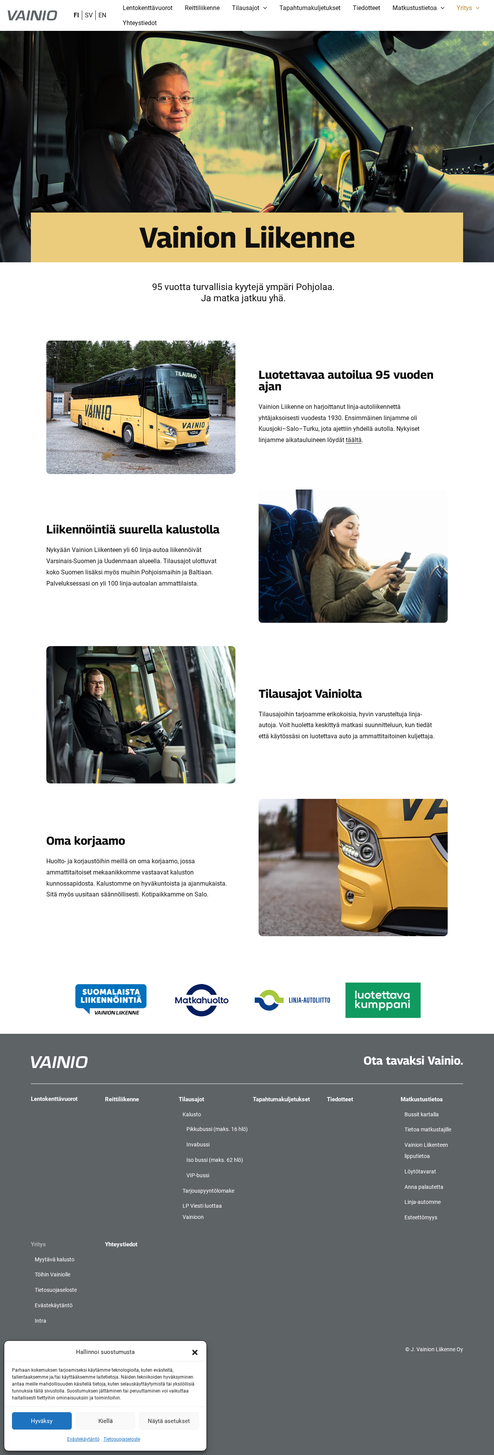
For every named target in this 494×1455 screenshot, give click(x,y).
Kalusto (192, 1114)
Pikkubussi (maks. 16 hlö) (217, 1129)
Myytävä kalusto (54, 1259)
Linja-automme (422, 1202)
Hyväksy (41, 1421)
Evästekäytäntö (83, 1439)
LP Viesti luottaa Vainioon (202, 1211)
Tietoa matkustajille (427, 1129)
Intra (40, 1321)
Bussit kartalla (421, 1114)
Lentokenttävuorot (54, 1098)
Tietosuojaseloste (121, 1439)
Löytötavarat (420, 1171)
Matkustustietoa (422, 1099)
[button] (195, 1352)
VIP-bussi (197, 1175)
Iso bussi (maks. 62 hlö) (214, 1160)
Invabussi (198, 1144)
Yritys (38, 1244)
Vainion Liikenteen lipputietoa (426, 1150)
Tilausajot (191, 1099)
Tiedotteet (340, 1099)
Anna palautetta (423, 1187)
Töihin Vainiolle (52, 1274)
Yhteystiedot (121, 1244)
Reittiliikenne (122, 1099)
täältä (354, 440)
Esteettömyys (420, 1217)
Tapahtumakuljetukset (281, 1099)
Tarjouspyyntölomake (208, 1191)
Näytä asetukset (169, 1421)
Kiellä (105, 1421)
